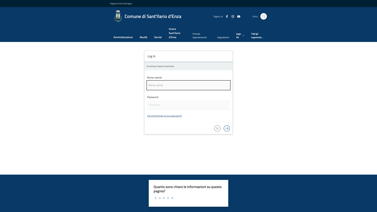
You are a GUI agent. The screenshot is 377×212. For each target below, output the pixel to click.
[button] (263, 16)
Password (152, 97)
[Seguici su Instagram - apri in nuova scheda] (232, 16)
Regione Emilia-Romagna (121, 3)
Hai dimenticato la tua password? (164, 116)
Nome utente (154, 78)
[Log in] (227, 128)
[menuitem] (123, 37)
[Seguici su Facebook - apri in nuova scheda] (226, 16)
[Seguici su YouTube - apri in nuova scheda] (237, 16)
